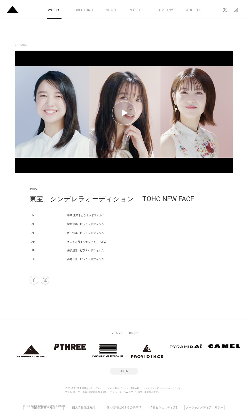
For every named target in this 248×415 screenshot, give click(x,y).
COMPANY (164, 10)
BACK (23, 44)
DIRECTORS (83, 10)
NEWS (111, 10)
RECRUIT (136, 10)
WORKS (54, 10)
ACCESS (193, 10)
